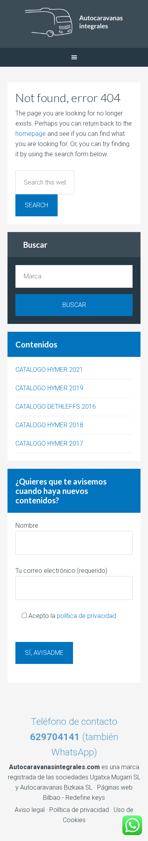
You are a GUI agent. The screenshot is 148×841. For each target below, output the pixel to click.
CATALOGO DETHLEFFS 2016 (55, 406)
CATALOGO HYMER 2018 (49, 425)
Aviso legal (30, 810)
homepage (30, 133)
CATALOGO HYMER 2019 (49, 388)
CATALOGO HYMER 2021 (49, 369)
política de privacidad (86, 616)
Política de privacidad (79, 810)
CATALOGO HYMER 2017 (49, 443)
